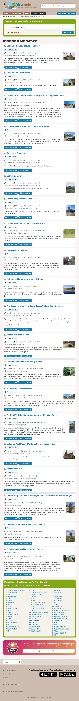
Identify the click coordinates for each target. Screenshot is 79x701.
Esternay (9, 624)
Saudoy (54, 622)
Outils (6, 13)
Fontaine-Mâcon (11, 628)
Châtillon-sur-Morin (12, 608)
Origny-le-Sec (56, 590)
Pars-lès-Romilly (57, 592)
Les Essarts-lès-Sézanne (37, 608)
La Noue (31, 598)
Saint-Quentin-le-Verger (59, 616)
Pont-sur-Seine (56, 600)
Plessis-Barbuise (57, 598)
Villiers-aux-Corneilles (59, 632)
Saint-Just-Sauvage (58, 612)
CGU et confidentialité (10, 670)
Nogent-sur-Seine (35, 630)
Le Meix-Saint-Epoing (36, 604)
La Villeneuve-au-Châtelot (37, 602)
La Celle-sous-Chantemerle (37, 592)
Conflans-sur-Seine (12, 614)
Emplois (5, 677)
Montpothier (33, 624)
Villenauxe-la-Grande (59, 626)
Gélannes (32, 590)
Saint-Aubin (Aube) (58, 608)
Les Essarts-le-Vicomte (36, 606)
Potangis (55, 602)
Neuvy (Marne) (34, 628)
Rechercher (68, 32)
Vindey (54, 634)
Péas (53, 594)
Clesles (8, 612)
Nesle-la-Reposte (34, 626)
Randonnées (16, 13)
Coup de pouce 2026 (10, 684)
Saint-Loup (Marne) (58, 614)
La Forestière (33, 596)
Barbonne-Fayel (11, 598)
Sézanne (54, 624)
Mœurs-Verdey (34, 620)
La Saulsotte (33, 600)
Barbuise (9, 600)
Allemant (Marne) (11, 592)
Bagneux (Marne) (11, 596)
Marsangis (32, 618)
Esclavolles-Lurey (11, 622)
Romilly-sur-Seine (57, 606)
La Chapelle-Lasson (35, 594)
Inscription (62, 13)
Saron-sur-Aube (57, 620)
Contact (5, 688)
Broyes (8, 606)
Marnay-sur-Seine (35, 616)
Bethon (8, 604)
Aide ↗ (27, 13)
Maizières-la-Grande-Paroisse (38, 612)
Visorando (6, 16)
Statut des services (33, 697)
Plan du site (7, 674)
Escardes (9, 620)
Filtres (13, 32)
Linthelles (32, 610)
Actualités (6, 681)
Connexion (71, 13)
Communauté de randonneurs (13, 691)
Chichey (8, 610)
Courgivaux (10, 616)
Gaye (7, 630)
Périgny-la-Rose (57, 596)
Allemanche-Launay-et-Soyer (15, 590)
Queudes (55, 604)
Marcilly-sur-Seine (35, 614)
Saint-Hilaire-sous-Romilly (60, 610)
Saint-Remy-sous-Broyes (60, 618)
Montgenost (33, 622)
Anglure (8, 594)
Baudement (10, 602)
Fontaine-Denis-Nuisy (13, 626)
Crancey (8, 618)
